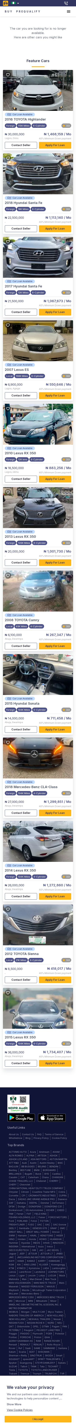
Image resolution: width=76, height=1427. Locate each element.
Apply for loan (55, 145)
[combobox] (16, 3)
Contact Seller (20, 145)
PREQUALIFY (28, 11)
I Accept (38, 1419)
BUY (9, 11)
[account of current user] (68, 11)
